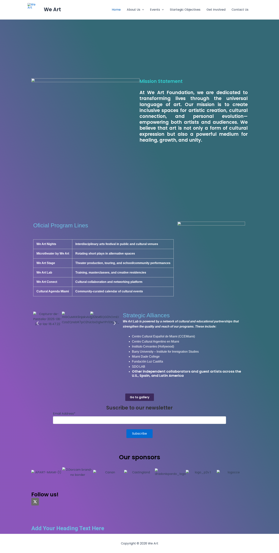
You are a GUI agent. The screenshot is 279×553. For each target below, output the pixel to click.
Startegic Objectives (185, 9)
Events (155, 9)
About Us (133, 9)
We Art (52, 9)
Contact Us (240, 9)
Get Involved (215, 9)
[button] (142, 10)
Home (116, 9)
